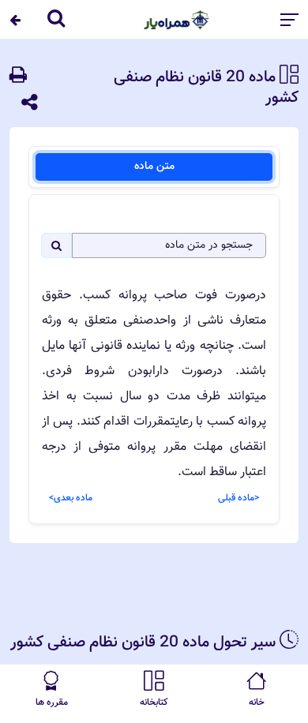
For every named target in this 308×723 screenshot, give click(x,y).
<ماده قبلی (238, 498)
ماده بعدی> (70, 498)
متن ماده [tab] (154, 166)
